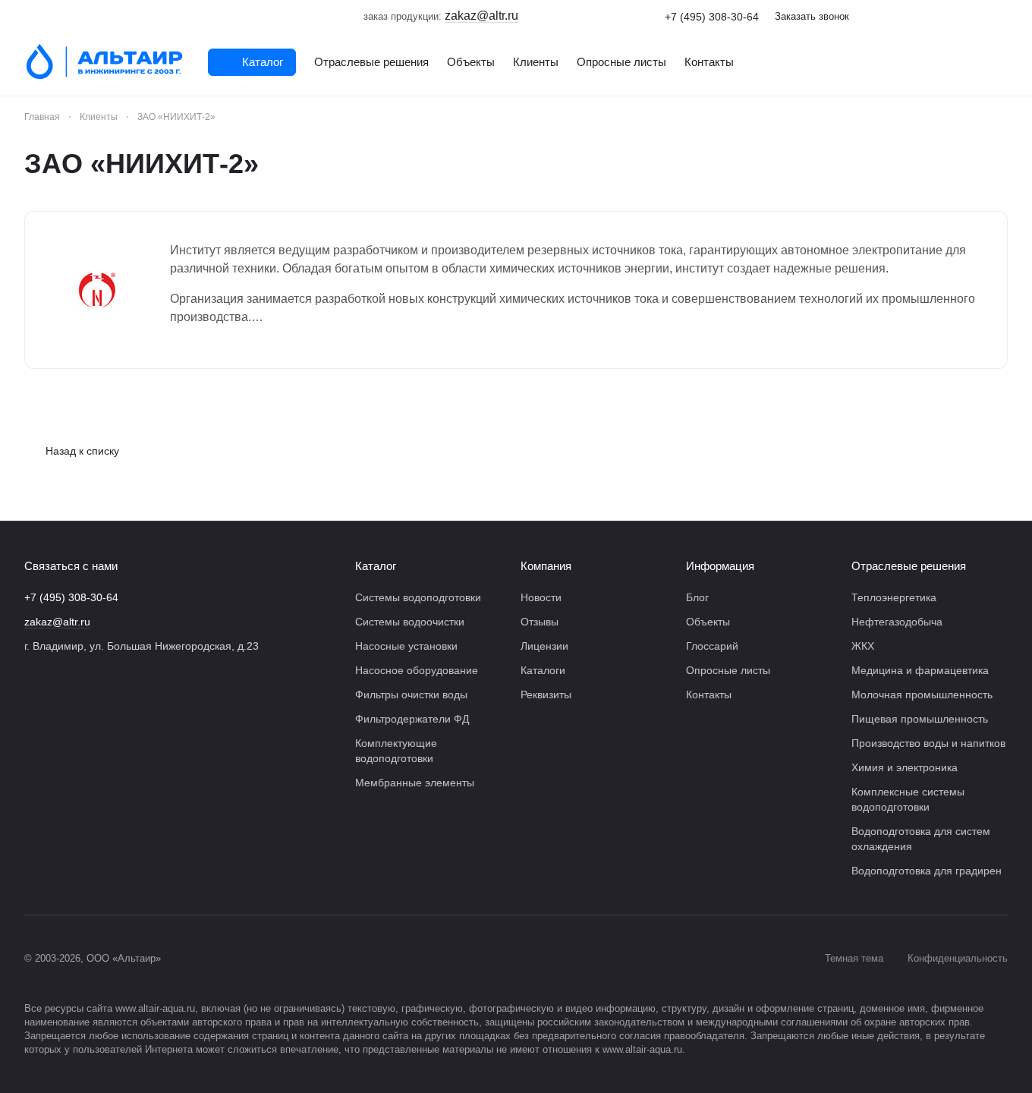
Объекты (708, 622)
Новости (541, 597)
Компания (546, 565)
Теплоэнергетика (893, 597)
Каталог (375, 565)
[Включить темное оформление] (1002, 17)
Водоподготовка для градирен (926, 871)
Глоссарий (712, 646)
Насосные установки (406, 646)
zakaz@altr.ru (57, 622)
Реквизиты (546, 694)
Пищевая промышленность (919, 719)
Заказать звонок (812, 16)
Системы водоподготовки (418, 597)
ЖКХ (862, 646)
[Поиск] (1000, 62)
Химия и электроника (904, 767)
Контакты (709, 694)
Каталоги (543, 670)
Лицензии (544, 646)
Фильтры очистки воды (411, 694)
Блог (697, 597)
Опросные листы (728, 670)
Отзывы (539, 622)
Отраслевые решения (908, 565)
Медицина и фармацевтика (920, 670)
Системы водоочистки (409, 622)
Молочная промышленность (922, 694)
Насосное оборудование (416, 670)
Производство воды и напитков (928, 743)
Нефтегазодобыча (896, 622)
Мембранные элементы (414, 782)
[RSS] (1000, 164)
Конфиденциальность (958, 958)
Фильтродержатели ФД (412, 719)
